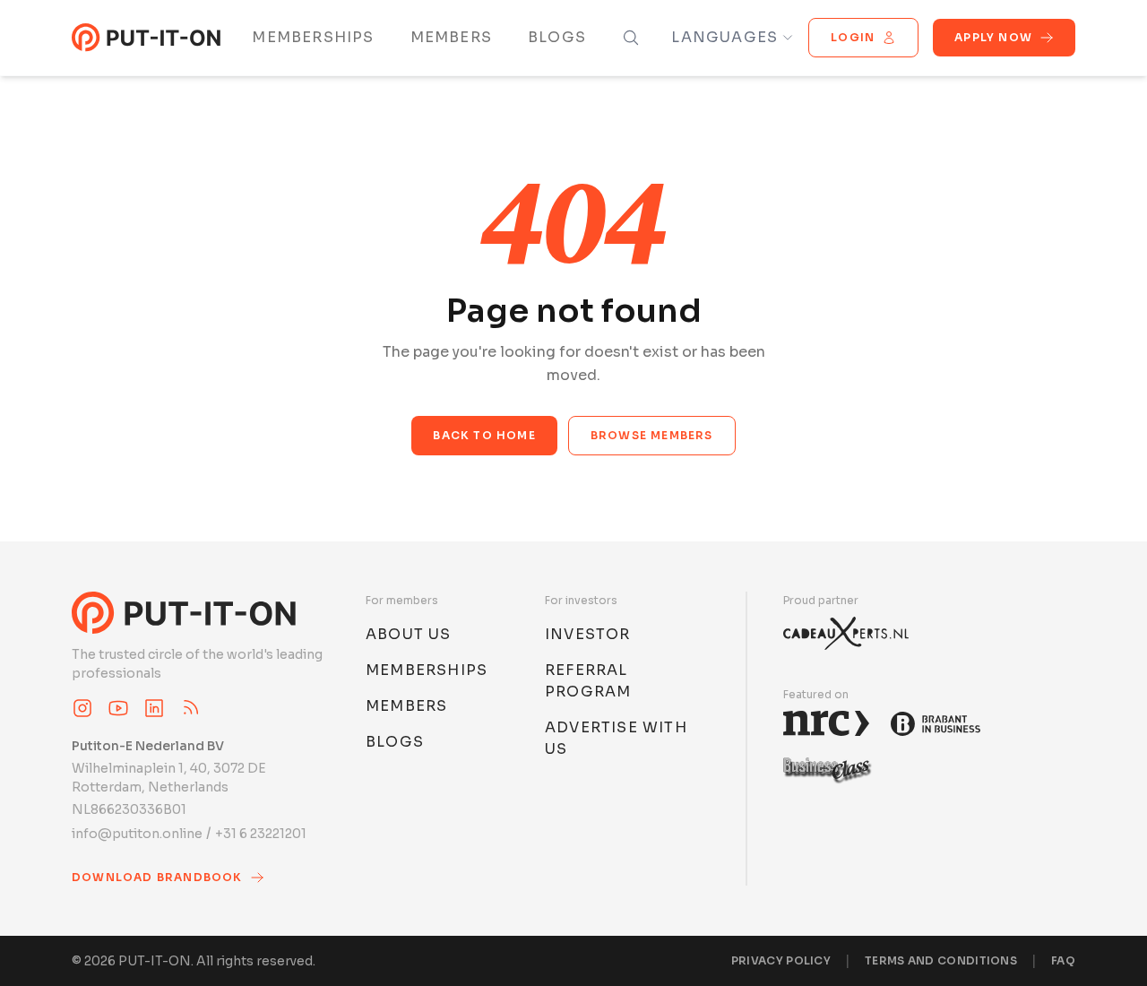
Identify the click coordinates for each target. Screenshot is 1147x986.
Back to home (484, 435)
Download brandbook (157, 877)
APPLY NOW (993, 37)
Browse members (652, 435)
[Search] (631, 38)
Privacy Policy (781, 960)
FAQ (1063, 960)
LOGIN (853, 37)
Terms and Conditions (941, 960)
